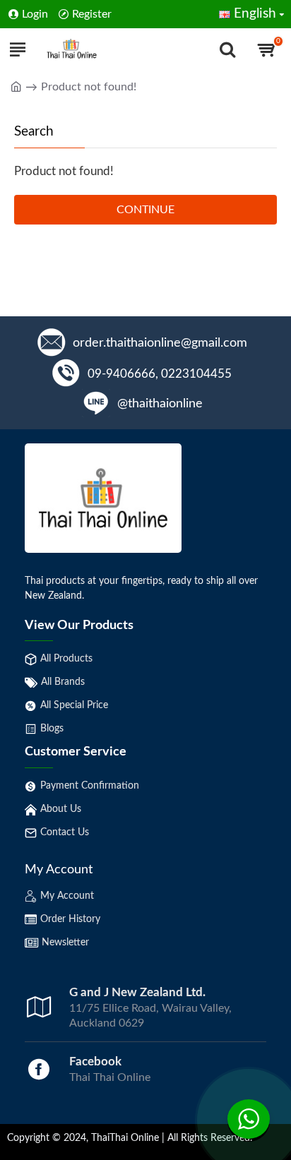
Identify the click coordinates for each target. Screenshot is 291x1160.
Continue (145, 209)
